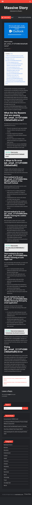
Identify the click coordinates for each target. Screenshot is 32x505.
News (5, 469)
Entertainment (7, 452)
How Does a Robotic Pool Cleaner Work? (13, 429)
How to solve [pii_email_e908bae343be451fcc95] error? (14, 379)
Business (6, 447)
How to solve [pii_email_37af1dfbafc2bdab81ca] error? (15, 383)
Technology (6, 477)
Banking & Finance (8, 444)
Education (6, 450)
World (5, 485)
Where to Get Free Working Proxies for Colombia (15, 426)
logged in (10, 394)
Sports (5, 474)
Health (5, 458)
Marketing (6, 466)
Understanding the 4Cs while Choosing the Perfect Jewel (15, 432)
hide (11, 53)
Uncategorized (7, 482)
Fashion (5, 455)
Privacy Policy (27, 494)
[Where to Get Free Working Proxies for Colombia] (12, 17)
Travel (5, 480)
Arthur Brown (7, 48)
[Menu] (2, 1)
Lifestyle (6, 463)
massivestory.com (19, 494)
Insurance (6, 461)
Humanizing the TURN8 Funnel (11, 419)
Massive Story (16, 8)
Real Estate (6, 471)
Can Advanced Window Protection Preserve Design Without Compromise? (16, 422)
